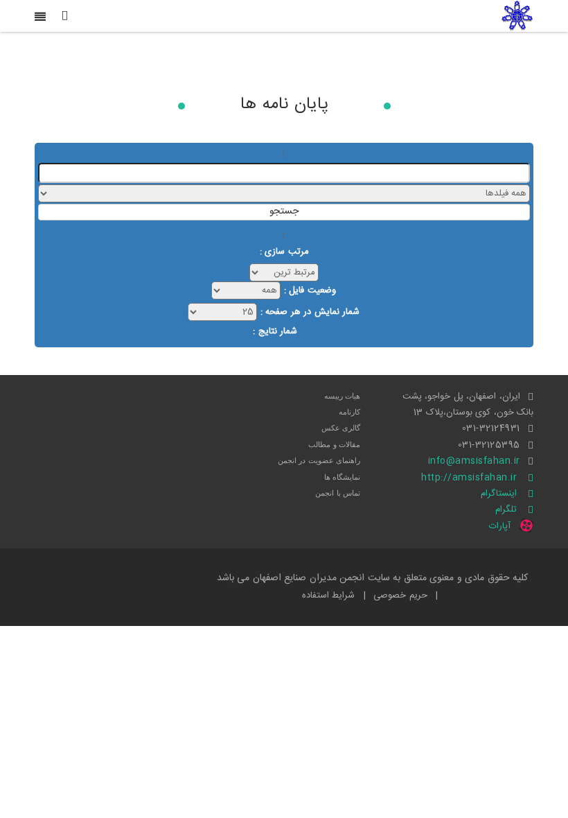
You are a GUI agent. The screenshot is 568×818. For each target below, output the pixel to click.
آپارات (500, 526)
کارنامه (349, 412)
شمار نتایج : (275, 331)
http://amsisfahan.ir (469, 477)
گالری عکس (341, 428)
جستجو (284, 212)
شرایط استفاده (328, 595)
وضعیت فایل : (310, 290)
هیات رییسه (342, 396)
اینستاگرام (499, 493)
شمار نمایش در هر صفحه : (310, 312)
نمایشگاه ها (342, 477)
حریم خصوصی (400, 595)
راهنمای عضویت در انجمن (319, 460)
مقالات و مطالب (334, 444)
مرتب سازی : (284, 251)
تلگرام (506, 509)
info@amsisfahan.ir (474, 461)
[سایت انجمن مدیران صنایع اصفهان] (517, 16)
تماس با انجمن (337, 493)
